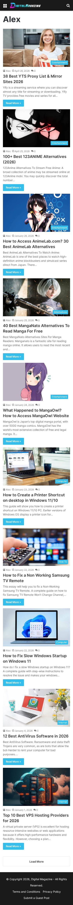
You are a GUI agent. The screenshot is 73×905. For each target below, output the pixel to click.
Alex (8, 70)
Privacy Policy (52, 891)
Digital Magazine (41, 879)
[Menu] (5, 6)
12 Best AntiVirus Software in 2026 (36, 736)
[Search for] (68, 6)
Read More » (13, 103)
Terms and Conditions (26, 891)
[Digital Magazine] (25, 5)
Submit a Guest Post (36, 898)
